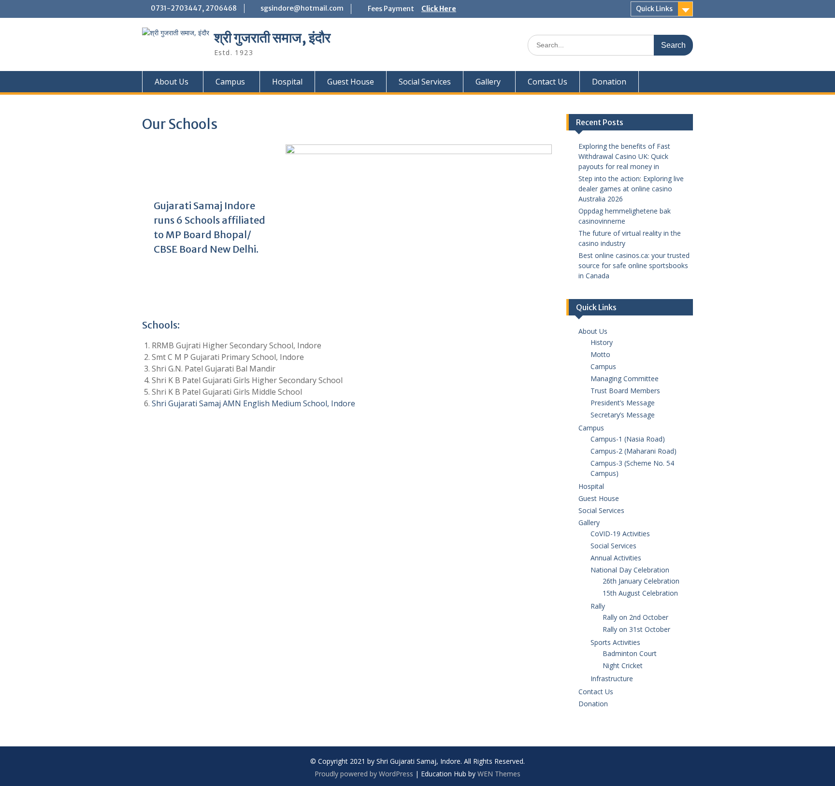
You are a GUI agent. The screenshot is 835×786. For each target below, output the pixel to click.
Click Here (438, 8)
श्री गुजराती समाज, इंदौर (272, 37)
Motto (600, 354)
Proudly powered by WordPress (364, 773)
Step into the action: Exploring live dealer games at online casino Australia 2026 (631, 188)
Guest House (350, 81)
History (601, 342)
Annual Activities (615, 557)
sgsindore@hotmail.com (302, 8)
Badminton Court (630, 653)
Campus (230, 81)
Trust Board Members (625, 390)
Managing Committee (624, 378)
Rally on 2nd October (635, 617)
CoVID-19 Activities (620, 533)
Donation (609, 81)
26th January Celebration (641, 581)
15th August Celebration (640, 593)
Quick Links (654, 8)
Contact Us (547, 81)
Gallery (488, 81)
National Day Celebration (629, 569)
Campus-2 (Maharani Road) (633, 451)
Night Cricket (623, 665)
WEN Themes (498, 773)
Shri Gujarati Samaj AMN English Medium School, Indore (253, 403)
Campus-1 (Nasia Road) (627, 438)
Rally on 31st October (636, 629)
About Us (171, 81)
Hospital (287, 81)
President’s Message (622, 402)
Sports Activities (615, 642)
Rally (597, 606)
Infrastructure (611, 678)
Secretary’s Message (622, 414)
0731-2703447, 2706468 (194, 8)
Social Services (425, 81)
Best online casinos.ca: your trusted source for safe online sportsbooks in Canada (634, 265)
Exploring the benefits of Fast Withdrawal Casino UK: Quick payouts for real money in (624, 156)
